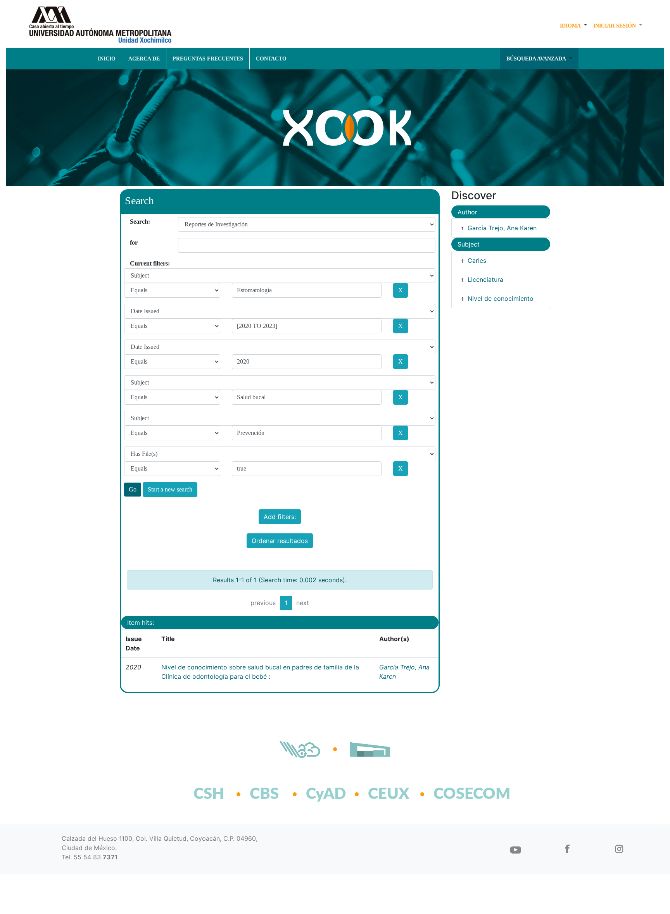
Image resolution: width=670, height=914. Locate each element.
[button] (573, 25)
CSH (208, 794)
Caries (477, 260)
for (133, 242)
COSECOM (455, 794)
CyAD (326, 794)
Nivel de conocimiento (501, 298)
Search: (133, 221)
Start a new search (170, 489)
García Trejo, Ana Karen (502, 228)
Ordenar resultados (280, 541)
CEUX (388, 794)
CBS (264, 794)
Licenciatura (485, 279)
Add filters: (280, 517)
